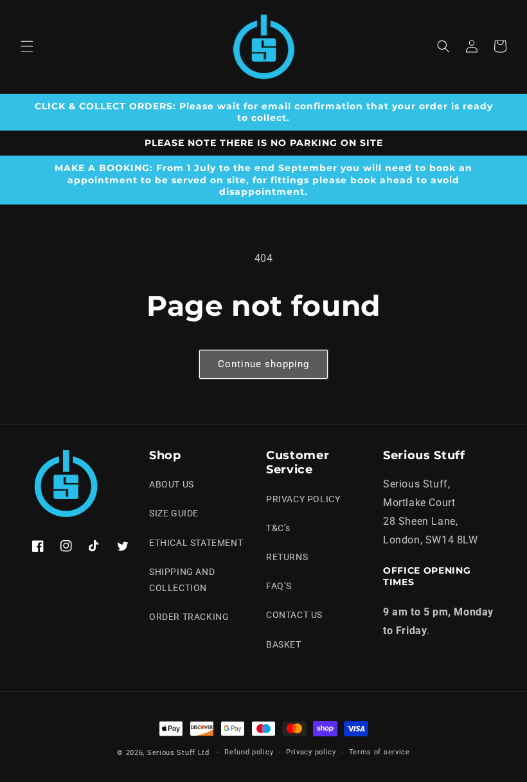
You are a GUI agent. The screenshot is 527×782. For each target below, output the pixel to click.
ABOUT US (171, 484)
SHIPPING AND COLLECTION (182, 580)
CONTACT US (294, 615)
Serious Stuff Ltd (178, 753)
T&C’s (278, 528)
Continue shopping (263, 364)
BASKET (283, 644)
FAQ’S (279, 586)
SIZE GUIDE (174, 513)
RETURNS (287, 557)
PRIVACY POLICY (303, 499)
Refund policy (248, 752)
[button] (27, 46)
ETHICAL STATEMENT (196, 543)
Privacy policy (311, 752)
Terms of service (379, 752)
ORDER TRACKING (189, 617)
